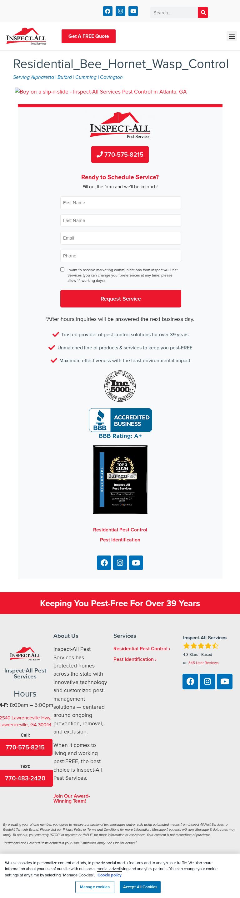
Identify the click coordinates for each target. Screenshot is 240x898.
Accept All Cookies (140, 887)
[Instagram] (120, 11)
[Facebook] (108, 11)
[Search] (203, 12)
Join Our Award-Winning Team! (71, 798)
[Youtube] (133, 11)
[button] (232, 36)
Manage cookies (95, 887)
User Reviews (203, 662)
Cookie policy (110, 875)
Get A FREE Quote (88, 36)
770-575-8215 (123, 154)
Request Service (121, 298)
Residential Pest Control (140, 648)
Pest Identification (133, 659)
